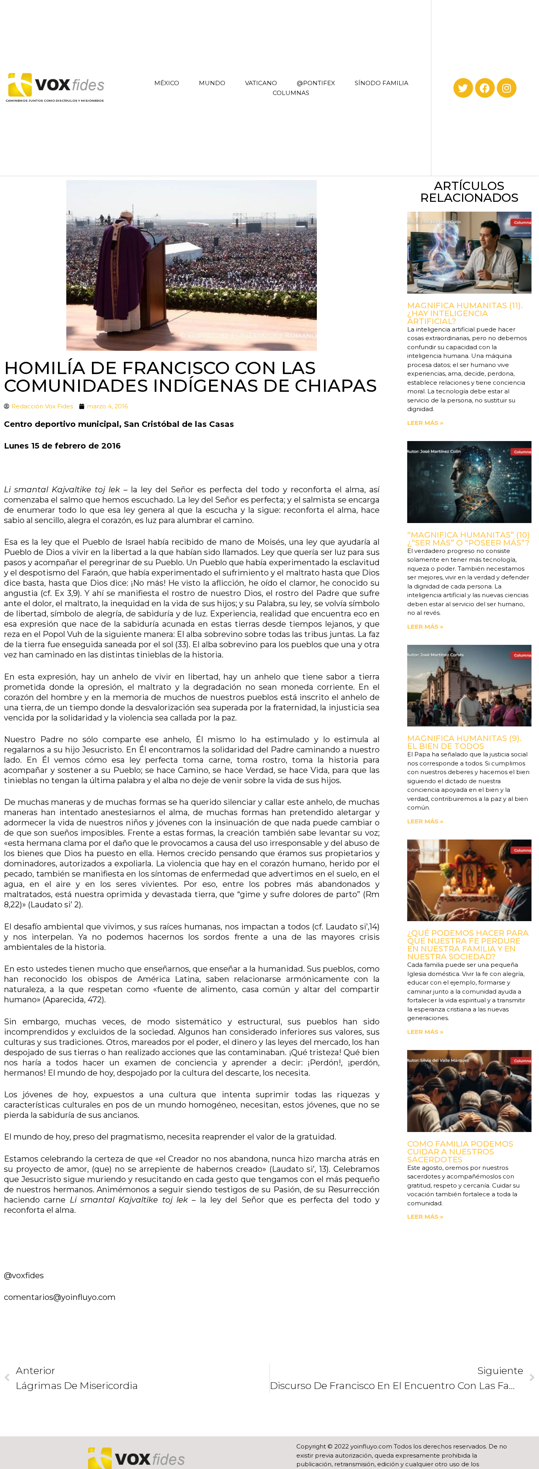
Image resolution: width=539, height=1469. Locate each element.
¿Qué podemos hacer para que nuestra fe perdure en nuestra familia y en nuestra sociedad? (468, 944)
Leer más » (425, 422)
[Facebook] (485, 88)
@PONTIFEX (316, 83)
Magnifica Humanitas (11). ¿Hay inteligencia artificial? (465, 313)
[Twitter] (463, 88)
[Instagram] (507, 88)
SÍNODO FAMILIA (381, 83)
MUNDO (212, 83)
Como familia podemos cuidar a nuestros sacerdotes (460, 1151)
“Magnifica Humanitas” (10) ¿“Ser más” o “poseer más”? (468, 538)
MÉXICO (166, 83)
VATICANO (261, 83)
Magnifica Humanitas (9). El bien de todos (464, 742)
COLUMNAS (291, 93)
